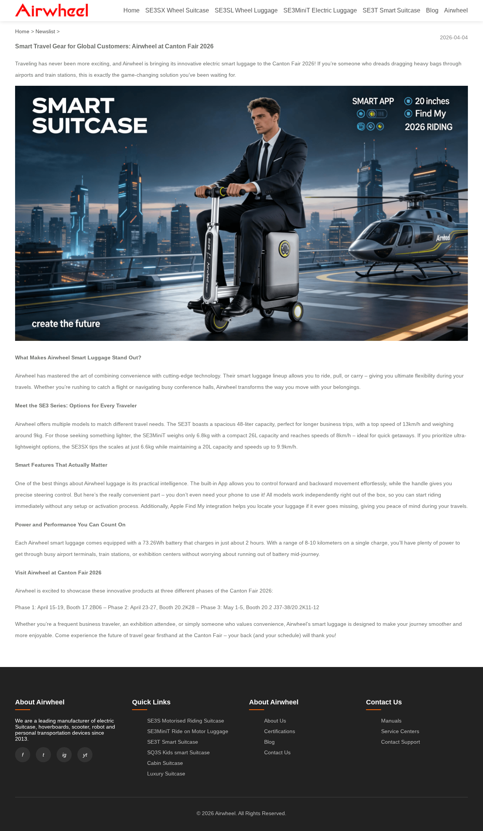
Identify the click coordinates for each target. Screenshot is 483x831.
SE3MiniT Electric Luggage (320, 10)
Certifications (279, 731)
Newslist (45, 31)
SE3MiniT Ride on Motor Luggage (187, 731)
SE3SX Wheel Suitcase (177, 10)
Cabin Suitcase (165, 763)
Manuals (391, 721)
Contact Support (400, 742)
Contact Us (277, 752)
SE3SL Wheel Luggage (246, 10)
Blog (432, 10)
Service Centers (400, 731)
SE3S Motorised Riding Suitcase (185, 721)
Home (131, 10)
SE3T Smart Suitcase (391, 10)
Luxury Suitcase (166, 774)
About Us (275, 721)
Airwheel (456, 10)
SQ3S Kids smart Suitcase (178, 752)
